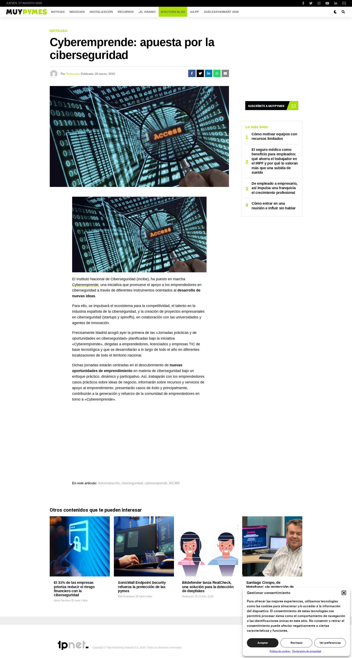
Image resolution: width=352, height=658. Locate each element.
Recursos (126, 11)
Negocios (77, 11)
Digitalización (101, 11)
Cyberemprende (85, 285)
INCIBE (174, 483)
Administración (109, 483)
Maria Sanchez (62, 600)
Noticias (58, 11)
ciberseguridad (132, 483)
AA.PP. (194, 11)
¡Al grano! (147, 11)
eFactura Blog (173, 11)
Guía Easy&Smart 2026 (221, 11)
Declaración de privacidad (306, 651)
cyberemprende (156, 483)
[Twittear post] (200, 73)
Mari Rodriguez (126, 596)
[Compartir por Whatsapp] (217, 73)
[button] (344, 593)
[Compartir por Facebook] (192, 73)
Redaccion (73, 73)
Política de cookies (280, 651)
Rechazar (296, 642)
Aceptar (262, 642)
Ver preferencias (330, 642)
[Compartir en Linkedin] (208, 73)
